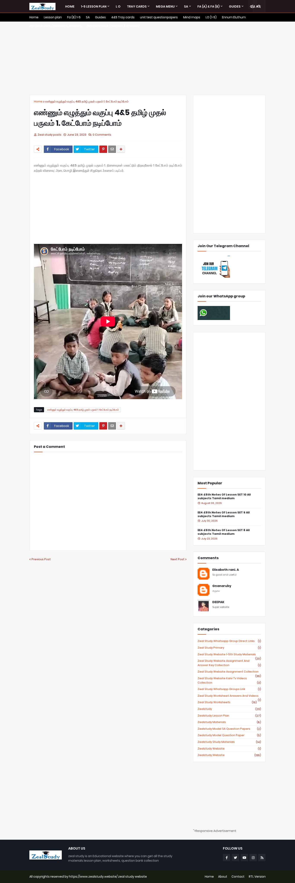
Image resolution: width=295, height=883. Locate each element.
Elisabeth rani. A (225, 570)
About (222, 876)
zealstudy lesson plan (229, 716)
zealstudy (229, 709)
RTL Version (257, 876)
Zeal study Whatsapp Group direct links (229, 641)
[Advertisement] (147, 58)
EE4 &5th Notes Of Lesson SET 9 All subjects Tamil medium (224, 514)
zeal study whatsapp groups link (229, 689)
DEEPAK (218, 602)
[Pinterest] (103, 149)
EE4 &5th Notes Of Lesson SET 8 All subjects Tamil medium (224, 532)
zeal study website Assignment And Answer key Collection (229, 663)
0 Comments (102, 135)
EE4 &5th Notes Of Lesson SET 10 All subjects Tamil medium (224, 496)
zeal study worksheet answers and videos (229, 696)
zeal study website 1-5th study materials (229, 654)
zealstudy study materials (229, 742)
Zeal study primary (229, 648)
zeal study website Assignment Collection (229, 672)
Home (38, 101)
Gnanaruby (221, 586)
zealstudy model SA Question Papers (229, 729)
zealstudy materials (229, 722)
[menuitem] (70, 6)
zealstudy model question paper (229, 735)
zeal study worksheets (227, 702)
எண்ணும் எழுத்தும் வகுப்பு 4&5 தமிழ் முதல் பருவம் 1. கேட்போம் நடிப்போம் (86, 101)
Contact (238, 876)
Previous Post (41, 559)
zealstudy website (229, 749)
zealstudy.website (229, 755)
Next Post (177, 559)
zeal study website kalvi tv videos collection (229, 680)
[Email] (112, 149)
